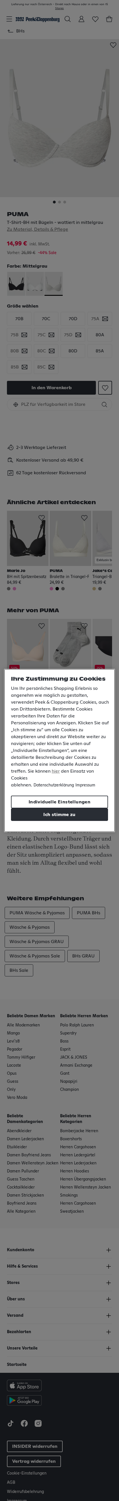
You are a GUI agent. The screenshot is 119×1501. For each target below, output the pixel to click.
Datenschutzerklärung (54, 785)
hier (56, 771)
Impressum (85, 785)
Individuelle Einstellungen (59, 802)
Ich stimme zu (59, 814)
